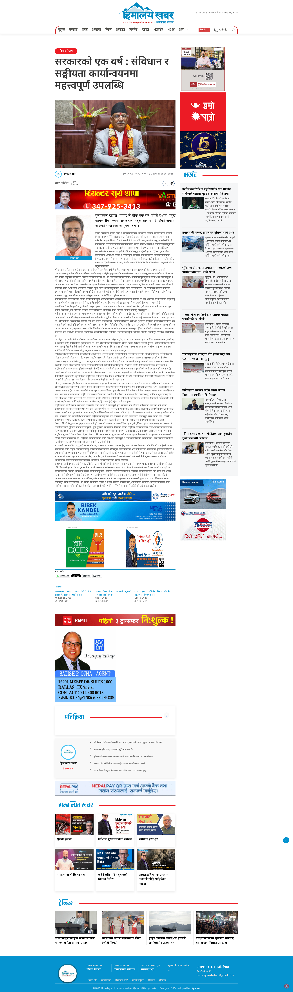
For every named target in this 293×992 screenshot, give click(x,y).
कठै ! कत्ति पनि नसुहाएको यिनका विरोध (112, 877)
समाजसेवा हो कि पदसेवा (71, 874)
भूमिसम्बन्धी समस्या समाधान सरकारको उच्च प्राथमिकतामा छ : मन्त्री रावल (123, 756)
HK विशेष (158, 29)
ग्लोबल (145, 29)
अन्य (181, 29)
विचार (85, 29)
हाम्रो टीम (93, 980)
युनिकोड (223, 29)
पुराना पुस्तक (64, 839)
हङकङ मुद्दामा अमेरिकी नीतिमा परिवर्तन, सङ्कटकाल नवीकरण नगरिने (152, 593)
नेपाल (108, 29)
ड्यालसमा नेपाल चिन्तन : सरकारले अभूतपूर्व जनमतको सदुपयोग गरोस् (113, 593)
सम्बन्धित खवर (76, 805)
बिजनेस (133, 29)
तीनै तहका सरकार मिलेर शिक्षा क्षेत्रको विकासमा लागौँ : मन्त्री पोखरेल (203, 393)
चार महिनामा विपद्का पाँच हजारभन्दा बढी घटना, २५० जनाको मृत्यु (120, 770)
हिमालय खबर (70, 174)
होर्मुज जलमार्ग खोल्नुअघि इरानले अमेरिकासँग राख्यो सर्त (167, 940)
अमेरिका (96, 29)
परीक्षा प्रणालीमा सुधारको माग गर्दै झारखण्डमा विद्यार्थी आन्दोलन (215, 940)
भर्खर (190, 175)
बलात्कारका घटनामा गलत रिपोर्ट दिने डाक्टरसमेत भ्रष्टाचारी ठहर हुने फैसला (73, 593)
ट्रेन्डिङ (66, 903)
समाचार (73, 29)
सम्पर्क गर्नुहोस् (138, 980)
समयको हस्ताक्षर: (149, 839)
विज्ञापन (151, 980)
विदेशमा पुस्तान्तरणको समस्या (115, 839)
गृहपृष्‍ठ (61, 29)
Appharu (196, 988)
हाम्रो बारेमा (106, 980)
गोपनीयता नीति (121, 980)
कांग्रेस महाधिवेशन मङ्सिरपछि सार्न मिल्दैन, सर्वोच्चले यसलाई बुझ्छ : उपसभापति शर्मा (128, 742)
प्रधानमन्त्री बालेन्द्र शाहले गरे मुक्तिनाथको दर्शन (113, 749)
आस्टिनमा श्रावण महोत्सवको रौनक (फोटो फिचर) (121, 940)
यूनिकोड (162, 980)
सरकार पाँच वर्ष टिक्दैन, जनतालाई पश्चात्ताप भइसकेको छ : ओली (119, 763)
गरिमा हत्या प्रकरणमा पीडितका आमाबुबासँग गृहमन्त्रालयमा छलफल (207, 436)
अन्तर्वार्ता (120, 29)
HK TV (171, 29)
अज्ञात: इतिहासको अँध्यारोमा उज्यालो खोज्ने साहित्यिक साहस (155, 879)
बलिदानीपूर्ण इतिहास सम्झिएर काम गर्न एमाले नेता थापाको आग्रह (75, 940)
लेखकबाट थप (68, 769)
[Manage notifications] (286, 986)
